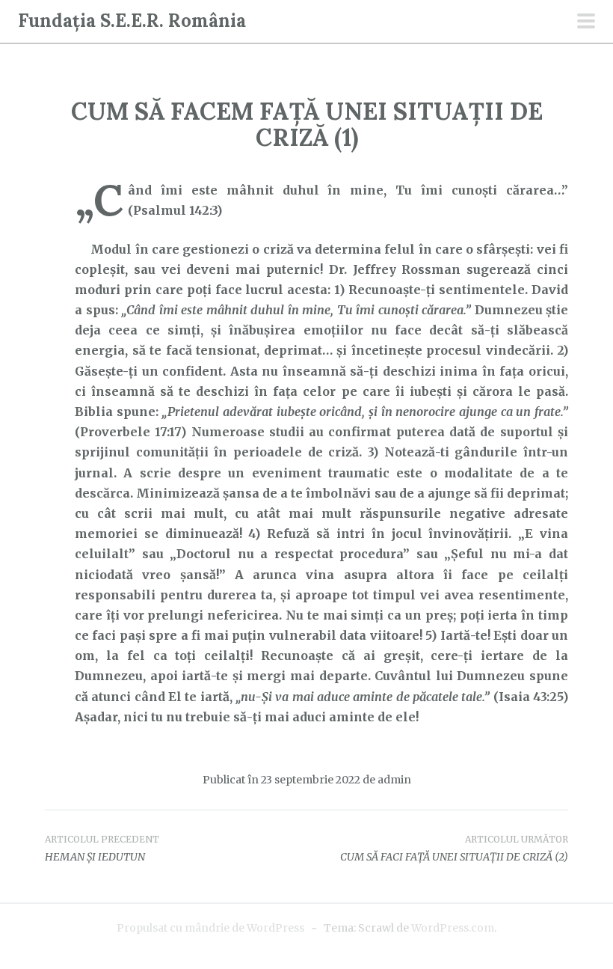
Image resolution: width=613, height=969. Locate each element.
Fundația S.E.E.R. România (132, 20)
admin (394, 779)
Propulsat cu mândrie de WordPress (210, 928)
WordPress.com (452, 928)
